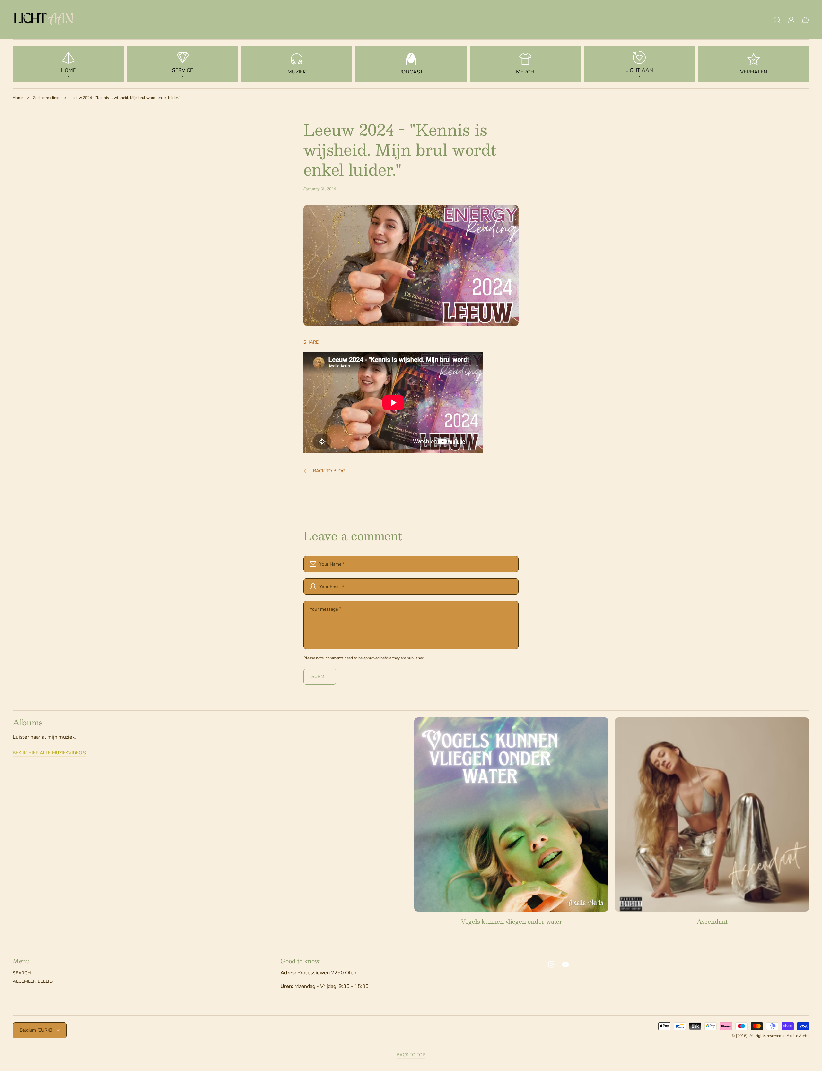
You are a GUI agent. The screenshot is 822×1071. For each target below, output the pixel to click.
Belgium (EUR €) (36, 1030)
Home (18, 97)
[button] (777, 20)
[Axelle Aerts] (45, 20)
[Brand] (511, 814)
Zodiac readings (46, 97)
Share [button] (311, 342)
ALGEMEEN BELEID (33, 981)
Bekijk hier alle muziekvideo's (49, 753)
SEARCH (22, 973)
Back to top (411, 1055)
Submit (319, 676)
